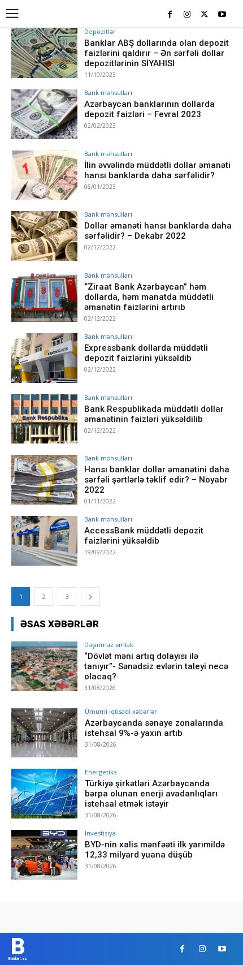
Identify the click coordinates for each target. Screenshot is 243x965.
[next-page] (90, 596)
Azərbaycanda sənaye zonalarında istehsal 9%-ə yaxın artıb (154, 728)
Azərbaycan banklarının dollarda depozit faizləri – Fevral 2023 (149, 109)
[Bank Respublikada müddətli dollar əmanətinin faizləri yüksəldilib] (44, 419)
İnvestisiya (100, 833)
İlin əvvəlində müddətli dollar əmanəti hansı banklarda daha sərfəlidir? (157, 170)
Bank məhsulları (108, 92)
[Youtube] (222, 15)
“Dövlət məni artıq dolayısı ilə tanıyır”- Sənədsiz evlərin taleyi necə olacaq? (156, 666)
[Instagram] (187, 15)
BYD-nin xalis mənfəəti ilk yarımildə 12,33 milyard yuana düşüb (155, 849)
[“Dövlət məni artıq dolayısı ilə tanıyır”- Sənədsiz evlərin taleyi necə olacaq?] (44, 666)
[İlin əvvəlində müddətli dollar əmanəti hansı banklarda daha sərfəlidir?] (44, 175)
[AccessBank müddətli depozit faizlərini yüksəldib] (44, 541)
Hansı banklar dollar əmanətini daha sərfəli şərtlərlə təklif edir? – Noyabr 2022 (156, 479)
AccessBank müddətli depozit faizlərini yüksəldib (143, 535)
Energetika (101, 772)
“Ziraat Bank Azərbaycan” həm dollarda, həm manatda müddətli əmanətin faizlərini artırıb (149, 297)
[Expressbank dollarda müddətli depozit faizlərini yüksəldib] (44, 358)
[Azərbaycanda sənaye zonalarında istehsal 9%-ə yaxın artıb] (44, 733)
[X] (204, 15)
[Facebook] (170, 15)
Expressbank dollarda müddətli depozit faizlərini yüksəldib (146, 353)
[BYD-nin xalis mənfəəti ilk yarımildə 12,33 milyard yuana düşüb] (44, 855)
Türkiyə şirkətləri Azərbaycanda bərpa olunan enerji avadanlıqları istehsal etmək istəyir (151, 793)
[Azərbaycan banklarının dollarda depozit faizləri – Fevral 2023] (44, 114)
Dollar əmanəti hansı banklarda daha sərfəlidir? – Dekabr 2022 (158, 231)
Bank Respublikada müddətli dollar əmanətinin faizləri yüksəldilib (154, 414)
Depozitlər (100, 31)
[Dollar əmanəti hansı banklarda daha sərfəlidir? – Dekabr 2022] (44, 236)
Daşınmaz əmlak (108, 644)
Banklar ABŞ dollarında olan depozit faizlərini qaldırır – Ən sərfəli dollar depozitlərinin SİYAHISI (156, 53)
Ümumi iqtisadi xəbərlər (121, 711)
